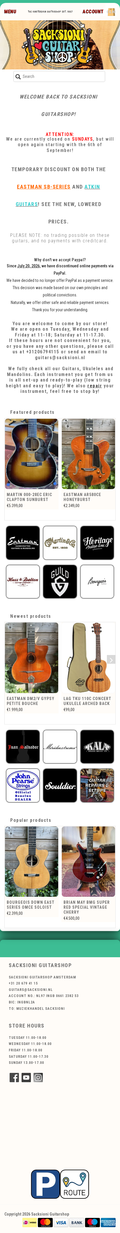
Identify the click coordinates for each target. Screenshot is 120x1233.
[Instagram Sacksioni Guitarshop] (38, 1077)
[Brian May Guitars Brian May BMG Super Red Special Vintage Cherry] (88, 861)
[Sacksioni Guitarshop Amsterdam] (60, 44)
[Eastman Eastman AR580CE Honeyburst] (88, 454)
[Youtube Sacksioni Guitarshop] (26, 1077)
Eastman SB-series (44, 187)
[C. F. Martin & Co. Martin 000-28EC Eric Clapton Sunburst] (31, 454)
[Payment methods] (29, 1222)
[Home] (58, 11)
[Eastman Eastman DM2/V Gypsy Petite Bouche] (31, 657)
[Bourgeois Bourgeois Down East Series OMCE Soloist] (31, 861)
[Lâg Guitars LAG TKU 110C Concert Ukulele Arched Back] (88, 657)
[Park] (60, 1184)
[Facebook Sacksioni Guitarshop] (14, 1077)
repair (94, 386)
